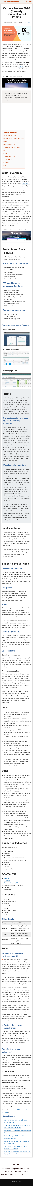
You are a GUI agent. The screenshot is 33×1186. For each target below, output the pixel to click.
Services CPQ (26, 183)
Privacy (20, 1181)
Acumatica (7, 880)
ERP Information (19, 1184)
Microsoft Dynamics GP (11, 883)
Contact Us (14, 1181)
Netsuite (6, 878)
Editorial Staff (26, 22)
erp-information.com (11, 2)
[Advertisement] (16, 116)
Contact (28, 2)
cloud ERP (21, 66)
